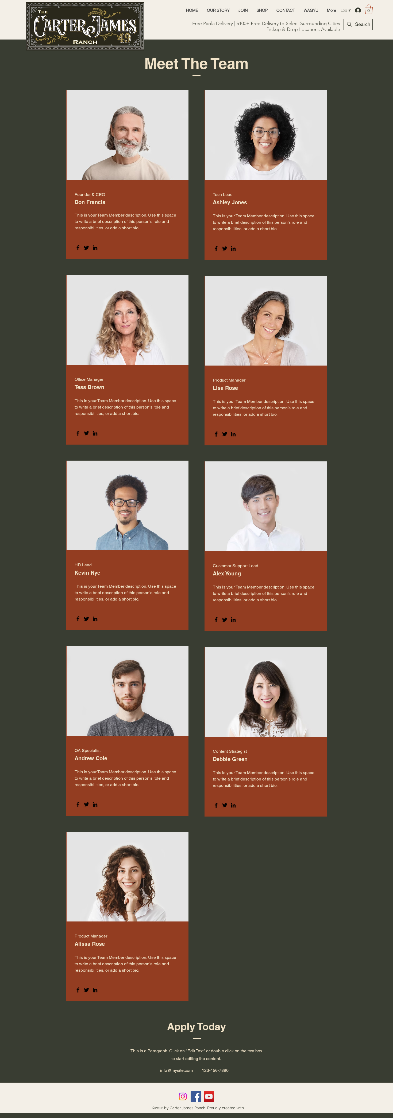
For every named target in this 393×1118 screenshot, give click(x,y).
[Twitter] (86, 247)
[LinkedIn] (95, 247)
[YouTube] (209, 1096)
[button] (369, 9)
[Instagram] (183, 1096)
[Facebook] (78, 247)
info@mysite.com (176, 1070)
